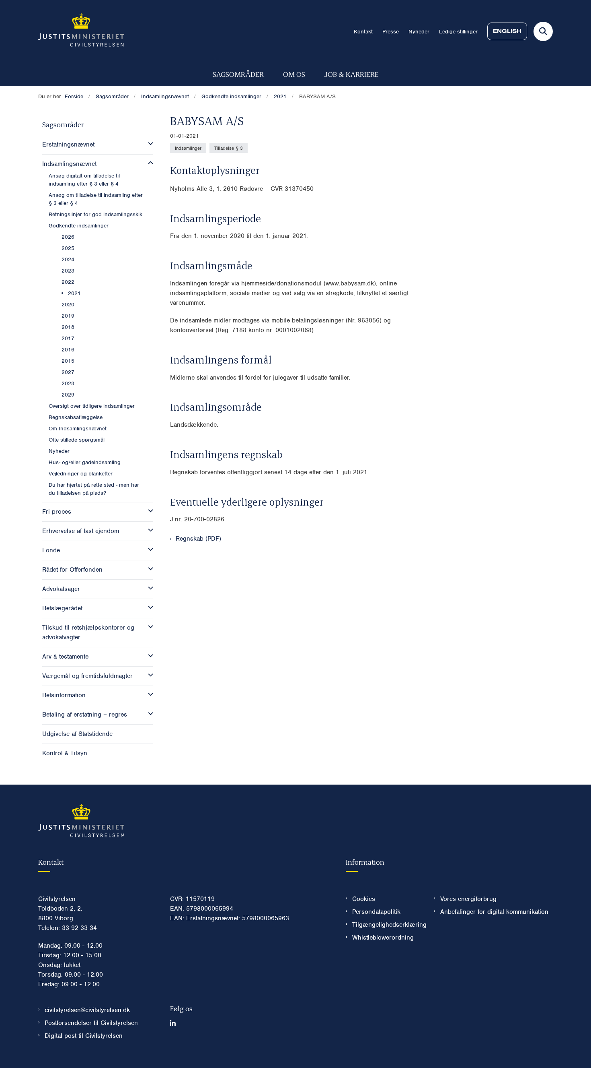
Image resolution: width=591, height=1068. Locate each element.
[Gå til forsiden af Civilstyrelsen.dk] (81, 31)
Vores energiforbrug (468, 899)
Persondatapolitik (376, 912)
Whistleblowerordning (383, 938)
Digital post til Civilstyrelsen (84, 1036)
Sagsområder (238, 73)
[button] (148, 144)
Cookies (363, 899)
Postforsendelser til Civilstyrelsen (91, 1023)
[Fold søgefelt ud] (543, 31)
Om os (294, 73)
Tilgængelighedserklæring (386, 925)
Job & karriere (351, 73)
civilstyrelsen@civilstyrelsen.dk (87, 1010)
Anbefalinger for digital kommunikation (494, 912)
